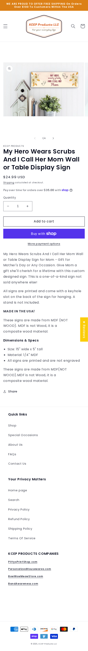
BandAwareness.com (23, 583)
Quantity (9, 198)
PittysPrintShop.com (22, 562)
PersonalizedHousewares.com (29, 569)
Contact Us (17, 464)
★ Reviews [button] (84, 329)
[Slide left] (34, 138)
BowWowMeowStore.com (25, 576)
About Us (15, 445)
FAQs (12, 454)
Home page (17, 490)
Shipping (8, 182)
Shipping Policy (20, 529)
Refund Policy (19, 519)
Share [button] (12, 391)
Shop (12, 425)
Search (13, 500)
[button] (5, 26)
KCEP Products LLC (47, 644)
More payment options (44, 243)
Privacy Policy (19, 509)
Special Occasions (23, 435)
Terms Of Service (22, 538)
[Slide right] (53, 138)
